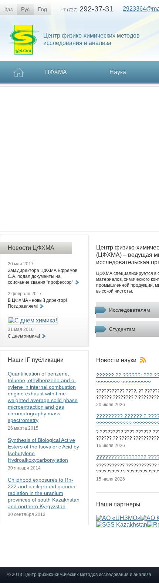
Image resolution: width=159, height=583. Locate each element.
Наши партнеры (118, 504)
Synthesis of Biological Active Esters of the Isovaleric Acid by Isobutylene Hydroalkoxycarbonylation (43, 450)
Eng (42, 9)
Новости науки (116, 360)
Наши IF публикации (36, 360)
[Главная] (18, 72)
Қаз (8, 9)
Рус (25, 9)
